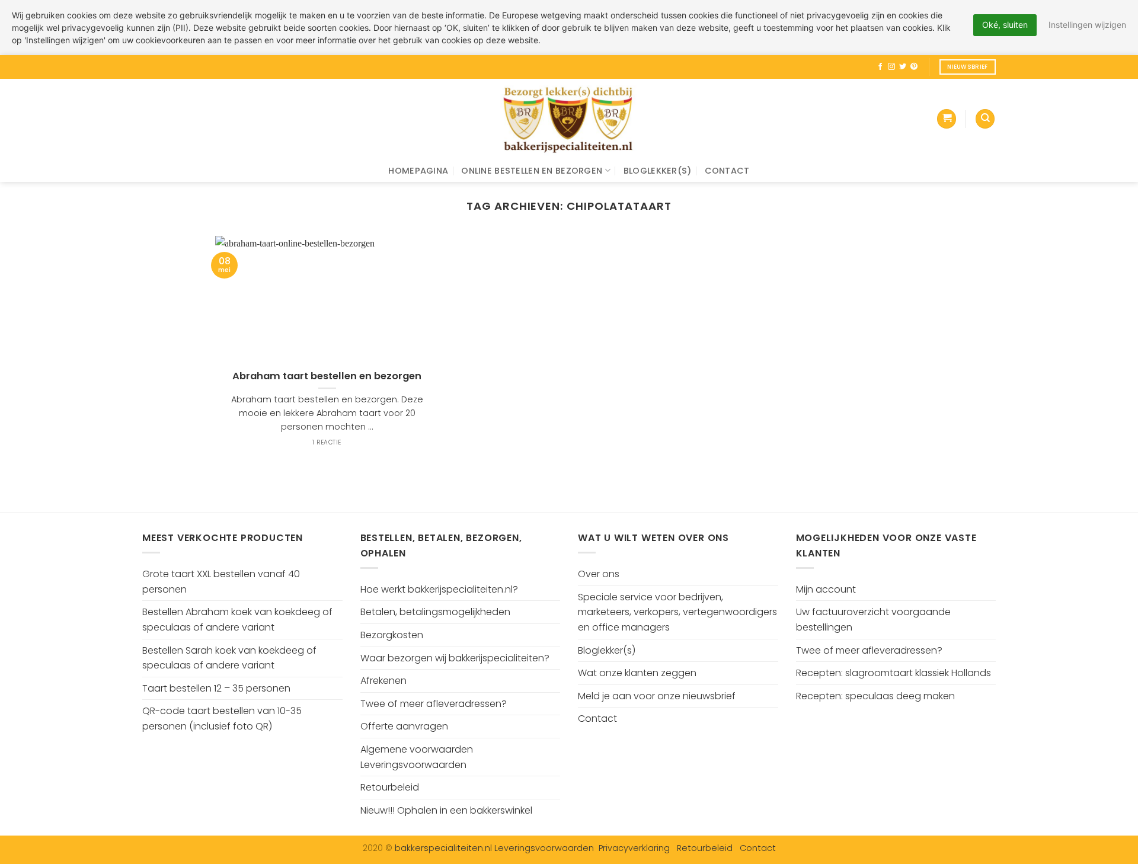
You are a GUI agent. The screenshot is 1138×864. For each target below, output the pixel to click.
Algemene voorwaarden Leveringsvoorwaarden (416, 757)
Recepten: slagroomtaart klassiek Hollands (893, 673)
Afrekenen (383, 680)
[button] (946, 119)
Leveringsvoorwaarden (544, 848)
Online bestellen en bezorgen (531, 171)
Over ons (598, 574)
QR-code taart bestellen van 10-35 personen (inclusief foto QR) (222, 718)
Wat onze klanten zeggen (637, 673)
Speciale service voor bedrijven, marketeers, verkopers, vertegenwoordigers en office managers (677, 612)
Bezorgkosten (391, 635)
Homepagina (418, 171)
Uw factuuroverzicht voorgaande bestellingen (873, 619)
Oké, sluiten (1005, 25)
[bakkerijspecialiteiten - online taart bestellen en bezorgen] (569, 119)
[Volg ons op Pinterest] (914, 67)
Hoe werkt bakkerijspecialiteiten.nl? (439, 589)
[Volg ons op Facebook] (880, 67)
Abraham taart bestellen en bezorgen (326, 376)
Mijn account (826, 589)
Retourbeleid (389, 787)
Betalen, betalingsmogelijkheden (435, 612)
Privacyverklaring (634, 848)
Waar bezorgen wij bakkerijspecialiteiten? (454, 658)
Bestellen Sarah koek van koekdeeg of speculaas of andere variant (229, 658)
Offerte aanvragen (404, 726)
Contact (727, 171)
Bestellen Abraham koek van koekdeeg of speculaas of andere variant (237, 619)
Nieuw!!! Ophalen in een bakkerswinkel (446, 810)
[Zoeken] (985, 119)
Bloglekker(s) (658, 171)
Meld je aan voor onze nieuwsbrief (657, 696)
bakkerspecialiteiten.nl (444, 848)
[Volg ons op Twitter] (902, 67)
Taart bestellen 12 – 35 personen (216, 688)
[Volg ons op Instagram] (891, 67)
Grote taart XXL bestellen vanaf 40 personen (221, 581)
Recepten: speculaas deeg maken (875, 696)
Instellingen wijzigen (1087, 25)
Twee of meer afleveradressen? (433, 704)
